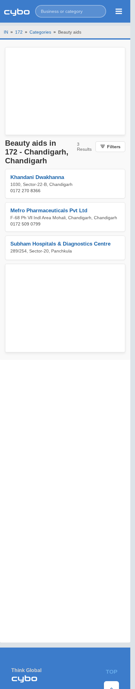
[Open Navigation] (119, 11)
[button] (70, 11)
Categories (40, 32)
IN (6, 32)
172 (19, 32)
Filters (114, 146)
